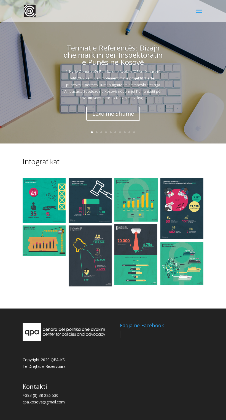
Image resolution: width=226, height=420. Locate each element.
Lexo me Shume (113, 113)
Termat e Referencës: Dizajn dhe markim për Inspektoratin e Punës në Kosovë (113, 55)
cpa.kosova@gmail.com (44, 402)
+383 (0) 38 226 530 (40, 395)
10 (134, 132)
